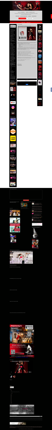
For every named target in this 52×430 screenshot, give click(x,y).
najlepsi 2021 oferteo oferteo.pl (19, 420)
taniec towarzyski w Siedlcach (36, 417)
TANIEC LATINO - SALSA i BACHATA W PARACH (12, 40)
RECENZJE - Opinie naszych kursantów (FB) (12, 35)
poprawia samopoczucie (25, 420)
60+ (27, 419)
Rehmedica (26, 418)
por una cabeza (28, 420)
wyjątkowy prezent (25, 419)
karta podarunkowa (15, 419)
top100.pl (39, 420)
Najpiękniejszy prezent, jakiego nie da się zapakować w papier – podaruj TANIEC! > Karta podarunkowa (38, 219)
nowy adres (22, 420)
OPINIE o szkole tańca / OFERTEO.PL (12, 36)
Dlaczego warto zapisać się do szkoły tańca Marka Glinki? (12, 57)
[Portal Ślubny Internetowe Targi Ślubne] (37, 225)
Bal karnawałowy (29, 419)
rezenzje (37, 420)
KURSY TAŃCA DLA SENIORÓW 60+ (12, 44)
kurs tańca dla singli (17, 418)
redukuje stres (35, 420)
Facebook (27, 84)
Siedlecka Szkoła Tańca (36, 419)
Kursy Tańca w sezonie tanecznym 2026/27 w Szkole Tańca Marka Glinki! (37, 203)
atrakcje (41, 419)
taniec (38, 420)
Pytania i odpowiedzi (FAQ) (12, 34)
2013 (10, 401)
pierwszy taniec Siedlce (22, 418)
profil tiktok (29, 420)
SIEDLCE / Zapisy (23, 22)
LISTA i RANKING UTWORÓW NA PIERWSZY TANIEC (12, 54)
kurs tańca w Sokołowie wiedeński (14, 420)
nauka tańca (13, 418)
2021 (10, 397)
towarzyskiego (41, 420)
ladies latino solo (29, 418)
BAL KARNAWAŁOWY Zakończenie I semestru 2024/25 (12, 60)
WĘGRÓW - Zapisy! (12, 33)
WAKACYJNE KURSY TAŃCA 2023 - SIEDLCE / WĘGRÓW (12, 78)
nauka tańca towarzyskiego (28, 417)
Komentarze (11, 387)
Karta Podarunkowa (12, 56)
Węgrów (35, 418)
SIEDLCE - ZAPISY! (12, 32)
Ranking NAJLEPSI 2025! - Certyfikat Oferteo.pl (12, 71)
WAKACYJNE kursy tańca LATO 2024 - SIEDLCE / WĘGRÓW (13, 77)
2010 (10, 403)
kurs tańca (38, 418)
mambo (16, 420)
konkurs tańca (11, 420)
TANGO (11, 42)
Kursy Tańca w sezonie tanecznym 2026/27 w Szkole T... (15, 391)
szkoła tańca (23, 417)
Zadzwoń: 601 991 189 (22, 18)
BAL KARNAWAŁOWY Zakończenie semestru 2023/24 (13, 61)
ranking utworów (32, 420)
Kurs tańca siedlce (12, 417)
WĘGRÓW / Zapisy (28, 22)
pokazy (23, 420)
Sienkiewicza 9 (39, 419)
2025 (10, 394)
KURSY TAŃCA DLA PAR (12, 55)
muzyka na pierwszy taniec (19, 419)
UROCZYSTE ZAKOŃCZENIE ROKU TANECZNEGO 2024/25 (13, 58)
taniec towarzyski (23, 419)
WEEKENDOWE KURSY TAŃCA (13, 41)
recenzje (34, 420)
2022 (10, 396)
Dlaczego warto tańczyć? (32, 419)
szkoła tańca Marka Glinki (18, 417)
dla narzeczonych (40, 418)
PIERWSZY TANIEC (12, 31)
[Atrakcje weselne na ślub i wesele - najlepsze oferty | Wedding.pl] (18, 424)
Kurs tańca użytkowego (12, 419)
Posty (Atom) (28, 80)
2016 (10, 399)
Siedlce (31, 418)
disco (36, 418)
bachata (33, 418)
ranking (30, 420)
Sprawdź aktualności (30, 18)
